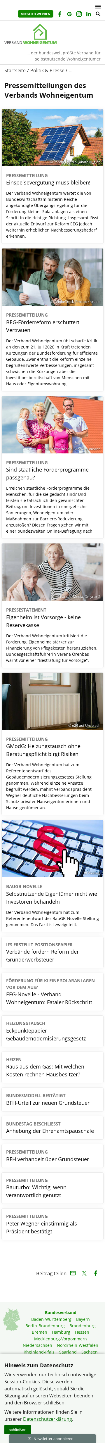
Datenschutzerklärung (47, 1419)
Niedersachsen (37, 1345)
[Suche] (98, 14)
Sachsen (89, 1352)
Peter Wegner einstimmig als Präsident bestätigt (41, 1224)
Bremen (39, 1332)
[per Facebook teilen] (95, 1273)
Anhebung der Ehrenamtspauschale (50, 1128)
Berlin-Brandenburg (45, 1325)
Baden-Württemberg (51, 1319)
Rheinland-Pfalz (39, 1352)
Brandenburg (82, 1325)
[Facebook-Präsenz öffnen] (59, 14)
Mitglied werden (35, 14)
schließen (18, 1429)
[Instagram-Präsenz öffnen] (78, 14)
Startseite (15, 70)
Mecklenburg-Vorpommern (60, 1339)
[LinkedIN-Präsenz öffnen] (88, 14)
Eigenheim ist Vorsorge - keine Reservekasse (43, 618)
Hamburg (61, 1332)
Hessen (82, 1332)
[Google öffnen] (69, 14)
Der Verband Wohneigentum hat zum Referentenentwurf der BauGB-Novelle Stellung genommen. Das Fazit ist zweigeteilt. (52, 918)
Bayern (83, 1319)
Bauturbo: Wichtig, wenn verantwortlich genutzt (36, 1188)
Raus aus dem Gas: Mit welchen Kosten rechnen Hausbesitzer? (45, 1067)
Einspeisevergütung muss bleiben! (48, 179)
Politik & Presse (47, 70)
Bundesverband (60, 1312)
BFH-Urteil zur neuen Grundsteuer (48, 1099)
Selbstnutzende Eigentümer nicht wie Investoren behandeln (51, 894)
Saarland (68, 1352)
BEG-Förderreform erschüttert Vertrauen (42, 323)
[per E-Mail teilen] (73, 1273)
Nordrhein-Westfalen (77, 1345)
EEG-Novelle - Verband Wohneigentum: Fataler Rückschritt (50, 992)
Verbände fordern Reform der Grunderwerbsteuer (42, 952)
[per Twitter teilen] (84, 1273)
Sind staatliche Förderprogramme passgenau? (47, 470)
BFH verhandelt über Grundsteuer (47, 1156)
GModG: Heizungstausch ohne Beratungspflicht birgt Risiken (43, 747)
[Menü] (97, 7)
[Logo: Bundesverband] (52, 34)
